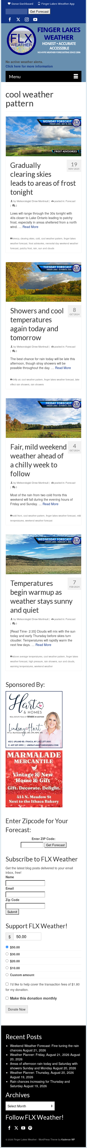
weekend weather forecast (38, 520)
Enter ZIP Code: (44, 838)
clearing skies (27, 238)
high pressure (36, 661)
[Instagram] (27, 19)
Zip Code (12, 899)
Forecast (70, 201)
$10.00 (15, 968)
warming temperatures (21, 666)
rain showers (37, 384)
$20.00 (15, 961)
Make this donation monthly (33, 998)
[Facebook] (10, 19)
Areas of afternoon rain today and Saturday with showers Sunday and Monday (44, 1065)
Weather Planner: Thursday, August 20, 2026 (42, 1072)
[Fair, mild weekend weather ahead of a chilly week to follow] (43, 418)
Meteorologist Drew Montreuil (32, 201)
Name (10, 877)
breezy (15, 238)
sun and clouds (46, 248)
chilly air (16, 379)
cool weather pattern (51, 238)
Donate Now (16, 1009)
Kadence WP (68, 1139)
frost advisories (36, 243)
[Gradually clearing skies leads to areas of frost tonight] (43, 136)
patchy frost (26, 248)
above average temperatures (27, 656)
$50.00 (15, 947)
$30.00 (15, 954)
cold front (17, 515)
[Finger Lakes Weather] (43, 40)
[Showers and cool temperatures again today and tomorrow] (43, 282)
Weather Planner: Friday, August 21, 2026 (39, 1054)
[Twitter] (18, 19)
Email (10, 888)
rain (35, 248)
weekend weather (43, 666)
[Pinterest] (30, 1127)
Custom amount (22, 975)
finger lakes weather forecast (59, 379)
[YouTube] (35, 19)
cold (38, 238)
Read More (30, 226)
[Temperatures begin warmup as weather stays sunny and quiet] (43, 554)
